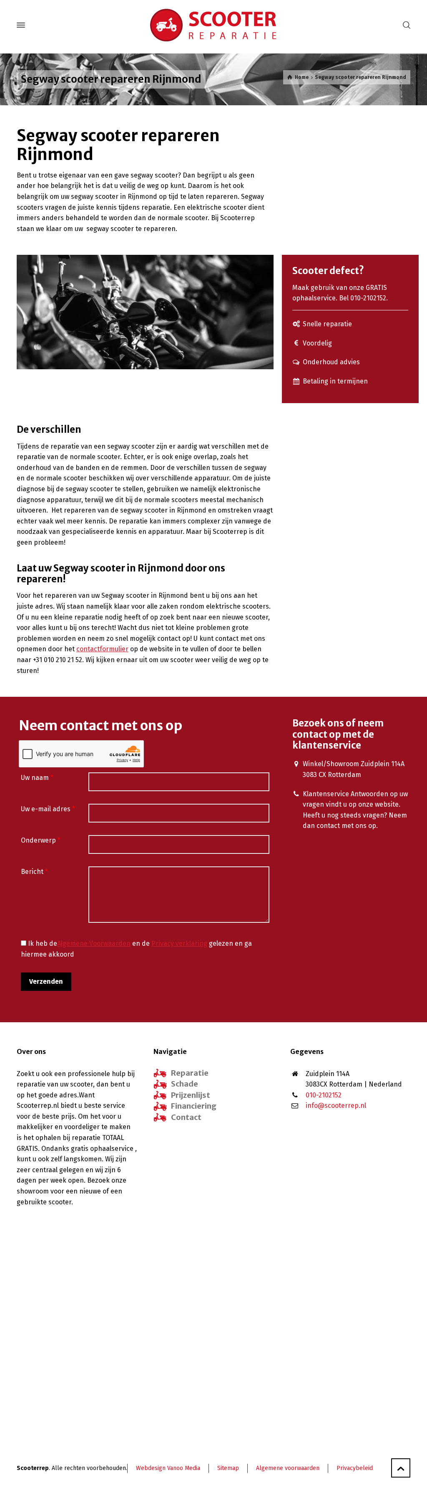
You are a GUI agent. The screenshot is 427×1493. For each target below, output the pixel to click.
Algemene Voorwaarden (94, 943)
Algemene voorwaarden (287, 1468)
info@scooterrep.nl (336, 1106)
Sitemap (228, 1468)
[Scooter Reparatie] (213, 25)
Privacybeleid (355, 1468)
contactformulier (102, 649)
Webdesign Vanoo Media (168, 1468)
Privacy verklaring (179, 943)
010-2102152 (324, 1095)
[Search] (404, 25)
